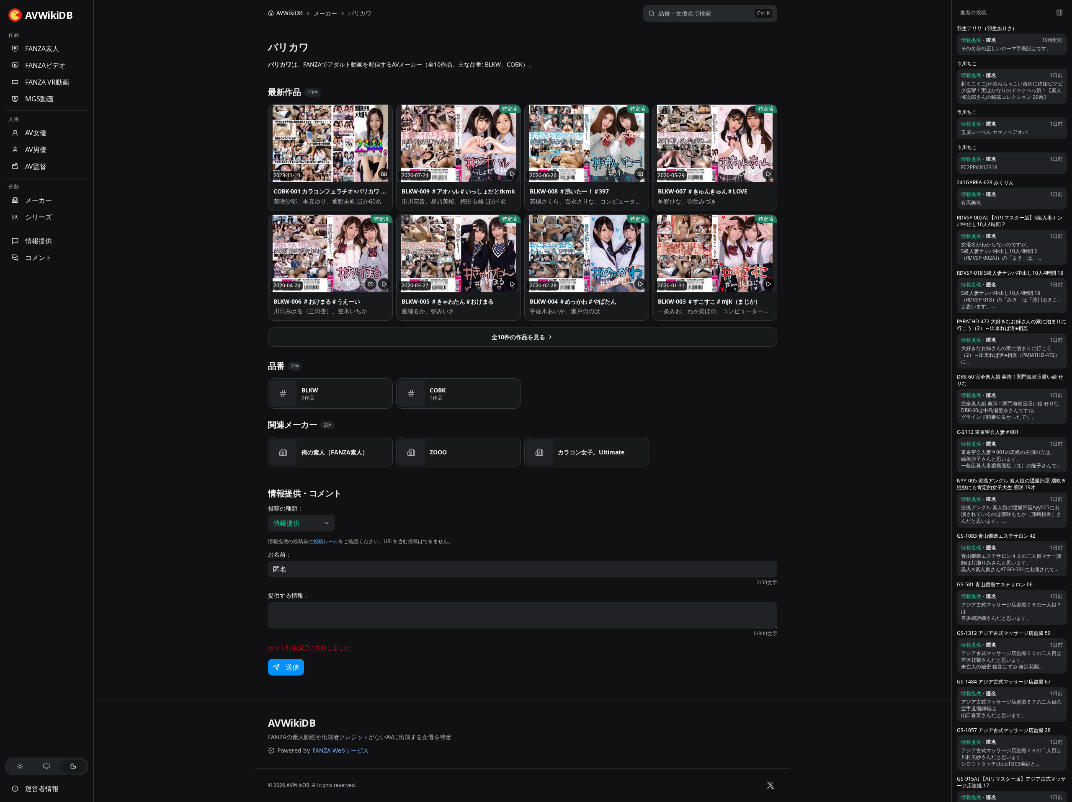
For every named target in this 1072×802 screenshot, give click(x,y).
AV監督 (35, 166)
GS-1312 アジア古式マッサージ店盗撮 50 (1004, 633)
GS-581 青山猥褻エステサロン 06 (995, 584)
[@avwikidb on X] (770, 785)
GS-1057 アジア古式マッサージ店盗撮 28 (1004, 730)
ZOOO (438, 452)
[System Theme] (47, 766)
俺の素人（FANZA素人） (335, 452)
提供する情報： (288, 595)
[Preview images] (384, 174)
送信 (292, 667)
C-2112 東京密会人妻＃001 (988, 432)
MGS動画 (39, 98)
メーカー (38, 200)
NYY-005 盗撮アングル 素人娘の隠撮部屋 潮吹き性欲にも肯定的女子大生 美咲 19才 (1011, 484)
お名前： (279, 554)
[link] (359, 13)
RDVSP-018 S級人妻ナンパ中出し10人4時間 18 (1010, 273)
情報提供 (38, 240)
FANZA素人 (42, 48)
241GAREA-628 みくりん (985, 182)
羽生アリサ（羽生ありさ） (987, 28)
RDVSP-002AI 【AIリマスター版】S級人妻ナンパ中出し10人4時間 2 (1009, 221)
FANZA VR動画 (47, 82)
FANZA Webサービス (340, 750)
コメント (38, 257)
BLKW (310, 390)
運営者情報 (42, 788)
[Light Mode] (20, 766)
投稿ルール (325, 541)
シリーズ (38, 217)
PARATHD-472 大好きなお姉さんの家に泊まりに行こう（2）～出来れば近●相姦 (1011, 325)
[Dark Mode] (73, 766)
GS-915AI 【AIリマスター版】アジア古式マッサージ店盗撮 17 (1011, 782)
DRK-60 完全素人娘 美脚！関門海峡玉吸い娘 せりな (1010, 380)
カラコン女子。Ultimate (591, 452)
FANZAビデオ (45, 65)
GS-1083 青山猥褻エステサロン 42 (996, 536)
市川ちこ (967, 63)
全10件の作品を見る (518, 337)
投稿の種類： (285, 508)
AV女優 (35, 132)
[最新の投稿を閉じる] (1059, 12)
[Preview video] (512, 174)
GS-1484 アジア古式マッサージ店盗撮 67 (1004, 681)
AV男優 (35, 149)
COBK (438, 390)
